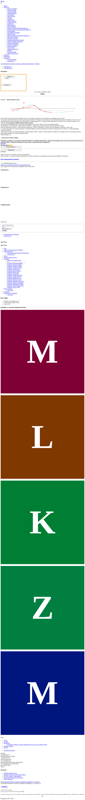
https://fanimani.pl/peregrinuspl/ (10, 159)
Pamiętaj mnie (7, 229)
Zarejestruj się (7, 236)
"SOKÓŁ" (4, 787)
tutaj (42, 795)
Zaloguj (4, 230)
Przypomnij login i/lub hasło (11, 234)
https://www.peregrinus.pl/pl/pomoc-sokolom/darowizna (15, 165)
